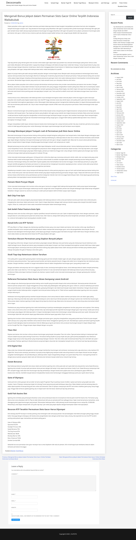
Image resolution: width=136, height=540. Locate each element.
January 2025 (119, 115)
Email (13, 501)
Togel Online (119, 172)
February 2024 (120, 136)
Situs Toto (114, 176)
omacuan (113, 180)
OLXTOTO (74, 534)
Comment (14, 474)
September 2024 (120, 123)
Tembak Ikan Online (121, 170)
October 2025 (120, 97)
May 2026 (119, 83)
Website (13, 507)
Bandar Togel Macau (80, 3)
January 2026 (119, 91)
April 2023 (119, 142)
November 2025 (120, 95)
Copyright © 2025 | (65, 534)
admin (21, 23)
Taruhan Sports (120, 168)
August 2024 (119, 125)
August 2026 (119, 77)
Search (113, 15)
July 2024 (118, 127)
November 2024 (120, 119)
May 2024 (119, 131)
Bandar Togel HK (66, 3)
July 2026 (118, 79)
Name (13, 494)
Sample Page (55, 3)
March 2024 (119, 134)
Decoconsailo (13, 2)
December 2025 (120, 93)
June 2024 (119, 129)
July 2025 (118, 103)
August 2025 (119, 101)
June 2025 (119, 105)
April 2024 (119, 132)
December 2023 (120, 140)
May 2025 (119, 107)
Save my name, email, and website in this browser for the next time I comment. (35, 516)
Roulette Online (122, 6)
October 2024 (120, 121)
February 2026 (120, 89)
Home (46, 3)
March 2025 (119, 111)
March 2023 (119, 144)
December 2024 (120, 117)
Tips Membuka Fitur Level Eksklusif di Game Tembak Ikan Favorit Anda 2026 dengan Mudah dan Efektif (123, 28)
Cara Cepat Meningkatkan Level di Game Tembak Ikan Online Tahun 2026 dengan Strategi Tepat (123, 56)
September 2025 (120, 99)
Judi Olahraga (105, 3)
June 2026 (119, 81)
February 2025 (120, 113)
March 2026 (119, 87)
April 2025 (119, 109)
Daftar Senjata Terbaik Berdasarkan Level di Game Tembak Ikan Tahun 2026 (122, 34)
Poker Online (123, 3)
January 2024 (119, 138)
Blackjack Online (93, 3)
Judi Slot (114, 3)
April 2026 (119, 85)
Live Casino (119, 162)
